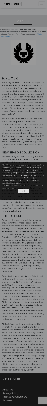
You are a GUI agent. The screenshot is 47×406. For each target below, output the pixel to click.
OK (23, 191)
